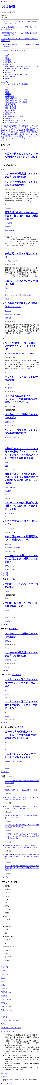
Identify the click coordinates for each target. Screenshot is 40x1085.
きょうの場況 (9, 513)
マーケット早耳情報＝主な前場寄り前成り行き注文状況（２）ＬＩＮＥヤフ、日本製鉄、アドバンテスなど (22, 868)
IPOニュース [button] (34, 128)
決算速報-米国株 (22, 74)
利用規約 (8, 118)
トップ (7, 88)
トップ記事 (8, 223)
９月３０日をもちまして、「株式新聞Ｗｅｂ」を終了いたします (21, 156)
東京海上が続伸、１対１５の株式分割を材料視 (21, 790)
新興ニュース (9, 422)
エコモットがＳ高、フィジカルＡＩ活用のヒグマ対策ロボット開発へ (21, 558)
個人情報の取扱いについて (14, 116)
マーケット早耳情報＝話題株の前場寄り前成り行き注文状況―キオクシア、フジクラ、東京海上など (22, 856)
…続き (29, 201)
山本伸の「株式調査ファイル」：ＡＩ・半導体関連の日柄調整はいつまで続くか (21, 399)
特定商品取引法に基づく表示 (15, 120)
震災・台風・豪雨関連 (12, 314)
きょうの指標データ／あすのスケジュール (19, 353)
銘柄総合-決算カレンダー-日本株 (16, 100)
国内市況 (8, 491)
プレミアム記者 (10, 104)
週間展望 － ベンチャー (13, 437)
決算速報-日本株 (10, 74)
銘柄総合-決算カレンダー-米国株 (18, 68)
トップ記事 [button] (5, 126)
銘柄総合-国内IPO (11, 66)
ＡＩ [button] (28, 128)
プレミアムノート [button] (12, 138)
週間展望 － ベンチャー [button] (25, 136)
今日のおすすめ (10, 112)
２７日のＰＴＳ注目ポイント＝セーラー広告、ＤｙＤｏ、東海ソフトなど (21, 704)
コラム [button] (19, 130)
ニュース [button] (19, 132)
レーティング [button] (33, 126)
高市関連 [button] (4, 134)
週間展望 (8, 227)
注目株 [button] (12, 132)
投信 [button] (24, 128)
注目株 (7, 92)
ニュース (8, 311)
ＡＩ (6, 614)
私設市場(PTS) (10, 96)
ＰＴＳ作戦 (8, 388)
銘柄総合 (4, 996)
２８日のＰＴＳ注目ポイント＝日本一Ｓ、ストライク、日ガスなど (21, 682)
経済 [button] (23, 130)
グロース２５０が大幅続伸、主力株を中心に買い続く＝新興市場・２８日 (21, 505)
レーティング (9, 384)
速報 (6, 90)
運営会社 (8, 114)
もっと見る (5, 2)
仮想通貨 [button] (22, 138)
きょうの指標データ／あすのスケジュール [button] (22, 134)
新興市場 (8, 94)
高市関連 (8, 318)
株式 (6, 494)
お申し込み (14, 50)
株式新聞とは (5, 50)
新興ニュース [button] (12, 136)
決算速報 (4, 1003)
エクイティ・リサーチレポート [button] (12, 128)
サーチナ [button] (13, 130)
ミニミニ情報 (9, 528)
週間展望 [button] (25, 126)
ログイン (22, 50)
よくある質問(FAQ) (11, 122)
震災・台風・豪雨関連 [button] (30, 132)
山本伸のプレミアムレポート (15, 761)
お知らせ (4, 84)
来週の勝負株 (9, 230)
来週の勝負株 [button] (30, 130)
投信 (6, 462)
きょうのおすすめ (11, 261)
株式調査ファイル (11, 406)
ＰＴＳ (7, 694)
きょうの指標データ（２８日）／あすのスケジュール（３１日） (21, 346)
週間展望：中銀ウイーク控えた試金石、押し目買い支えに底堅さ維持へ (21, 215)
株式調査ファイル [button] (15, 126)
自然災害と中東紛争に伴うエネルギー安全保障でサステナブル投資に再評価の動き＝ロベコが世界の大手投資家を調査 (22, 836)
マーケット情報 (10, 110)
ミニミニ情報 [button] (5, 130)
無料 (6, 466)
